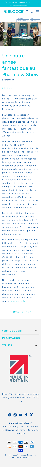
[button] (27, 11)
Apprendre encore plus (18, 5)
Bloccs (14, 455)
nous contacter (18, 301)
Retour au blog (22, 312)
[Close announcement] (38, 3)
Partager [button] (8, 88)
